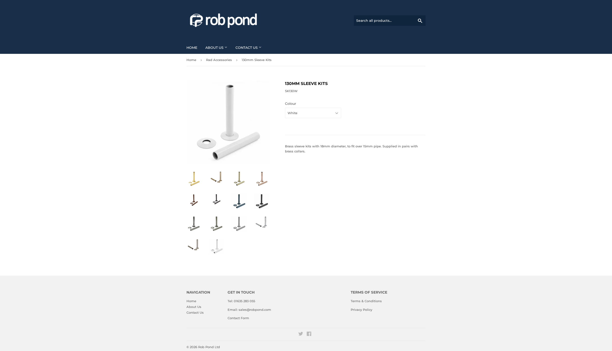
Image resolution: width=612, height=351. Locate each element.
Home (191, 47)
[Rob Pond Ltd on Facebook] (308, 334)
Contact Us (247, 47)
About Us (214, 47)
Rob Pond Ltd (209, 347)
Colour (290, 103)
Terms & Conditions (366, 301)
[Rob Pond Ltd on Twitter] (300, 334)
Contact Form (238, 318)
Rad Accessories (219, 60)
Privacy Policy (361, 310)
